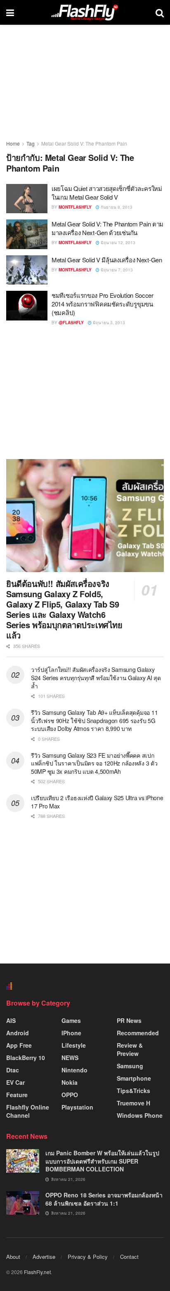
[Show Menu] (10, 12)
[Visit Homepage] (84, 12)
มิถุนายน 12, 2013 (117, 242)
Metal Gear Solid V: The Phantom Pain (84, 143)
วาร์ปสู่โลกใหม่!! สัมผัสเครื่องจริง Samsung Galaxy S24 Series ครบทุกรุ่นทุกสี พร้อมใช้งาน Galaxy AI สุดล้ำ (96, 677)
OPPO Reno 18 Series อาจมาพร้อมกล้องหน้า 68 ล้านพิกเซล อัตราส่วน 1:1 (104, 1199)
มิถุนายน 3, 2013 (108, 322)
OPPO (69, 1095)
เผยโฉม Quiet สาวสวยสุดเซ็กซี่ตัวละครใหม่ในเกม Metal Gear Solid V (107, 192)
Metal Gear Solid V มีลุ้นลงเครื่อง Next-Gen (107, 259)
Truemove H (133, 1103)
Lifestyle (73, 1045)
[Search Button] (160, 12)
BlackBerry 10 (25, 1057)
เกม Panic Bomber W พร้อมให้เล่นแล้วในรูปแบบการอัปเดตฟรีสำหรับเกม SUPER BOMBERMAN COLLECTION (102, 1161)
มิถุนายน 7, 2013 (116, 270)
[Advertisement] (85, 392)
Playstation (77, 1107)
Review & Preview (130, 1049)
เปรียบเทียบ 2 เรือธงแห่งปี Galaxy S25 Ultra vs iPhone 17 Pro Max (97, 802)
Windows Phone (140, 1115)
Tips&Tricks (133, 1090)
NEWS (69, 1057)
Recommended (138, 1033)
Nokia (69, 1082)
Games (71, 1020)
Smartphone (134, 1078)
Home (13, 143)
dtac (12, 1070)
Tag (30, 143)
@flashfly (71, 322)
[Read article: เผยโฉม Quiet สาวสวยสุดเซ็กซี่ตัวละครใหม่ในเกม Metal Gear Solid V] (26, 199)
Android (17, 1033)
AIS (11, 1020)
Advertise (44, 1256)
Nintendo (74, 1070)
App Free (19, 1045)
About (13, 1256)
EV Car (15, 1082)
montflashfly (75, 207)
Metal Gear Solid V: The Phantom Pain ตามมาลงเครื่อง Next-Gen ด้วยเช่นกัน (107, 228)
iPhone (71, 1033)
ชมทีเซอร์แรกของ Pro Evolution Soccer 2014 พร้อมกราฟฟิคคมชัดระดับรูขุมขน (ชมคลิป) (102, 304)
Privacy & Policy (88, 1256)
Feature (17, 1095)
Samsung (130, 1066)
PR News (129, 1020)
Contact (129, 1256)
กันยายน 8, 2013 (115, 207)
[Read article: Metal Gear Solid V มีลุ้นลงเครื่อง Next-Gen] (26, 270)
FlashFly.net (37, 1271)
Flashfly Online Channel (27, 1111)
